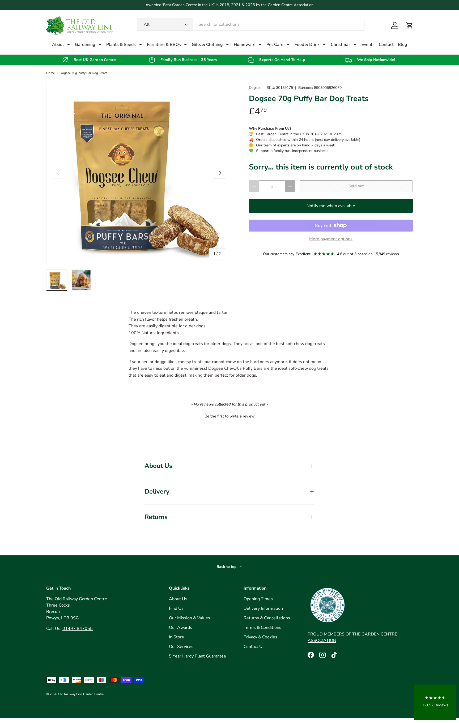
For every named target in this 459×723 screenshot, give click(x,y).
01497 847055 (77, 628)
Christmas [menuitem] (341, 44)
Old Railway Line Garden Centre (81, 694)
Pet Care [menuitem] (274, 44)
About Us (178, 599)
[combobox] (250, 24)
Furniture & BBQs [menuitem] (164, 44)
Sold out (356, 186)
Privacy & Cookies (260, 637)
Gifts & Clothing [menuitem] (207, 44)
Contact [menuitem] (386, 44)
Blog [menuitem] (402, 44)
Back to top (226, 566)
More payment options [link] (330, 239)
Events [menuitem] (368, 44)
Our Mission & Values (189, 618)
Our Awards (180, 627)
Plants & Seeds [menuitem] (121, 44)
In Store (176, 637)
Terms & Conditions (262, 627)
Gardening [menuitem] (85, 44)
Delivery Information (263, 608)
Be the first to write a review (230, 416)
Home (50, 73)
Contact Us (254, 647)
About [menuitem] (58, 44)
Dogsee (255, 87)
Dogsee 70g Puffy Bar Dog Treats (83, 73)
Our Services (181, 647)
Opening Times (258, 599)
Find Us (176, 608)
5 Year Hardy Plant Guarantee (197, 656)
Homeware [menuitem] (245, 44)
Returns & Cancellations (267, 618)
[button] (409, 25)
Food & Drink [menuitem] (307, 44)
